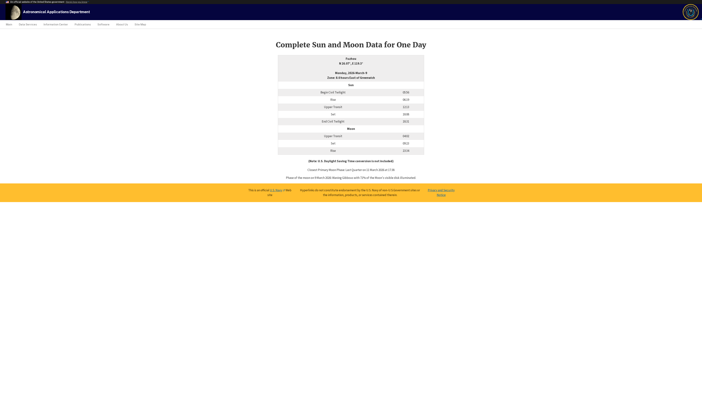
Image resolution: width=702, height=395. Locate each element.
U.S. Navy (276, 190)
